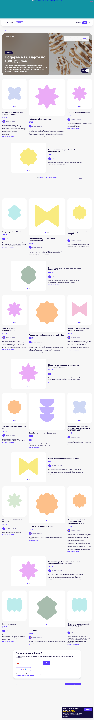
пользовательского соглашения (54, 674)
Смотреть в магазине (8, 136)
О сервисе (78, 22)
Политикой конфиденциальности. (70, 710)
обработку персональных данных (25, 675)
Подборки (19, 22)
